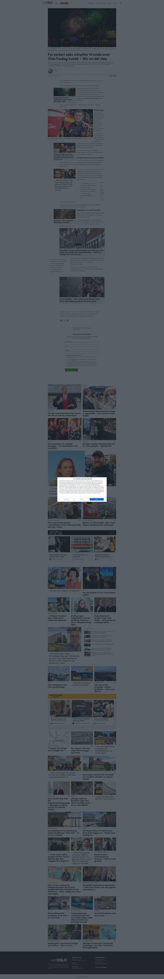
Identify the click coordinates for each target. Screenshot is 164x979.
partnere (82, 484)
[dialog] (82, 489)
